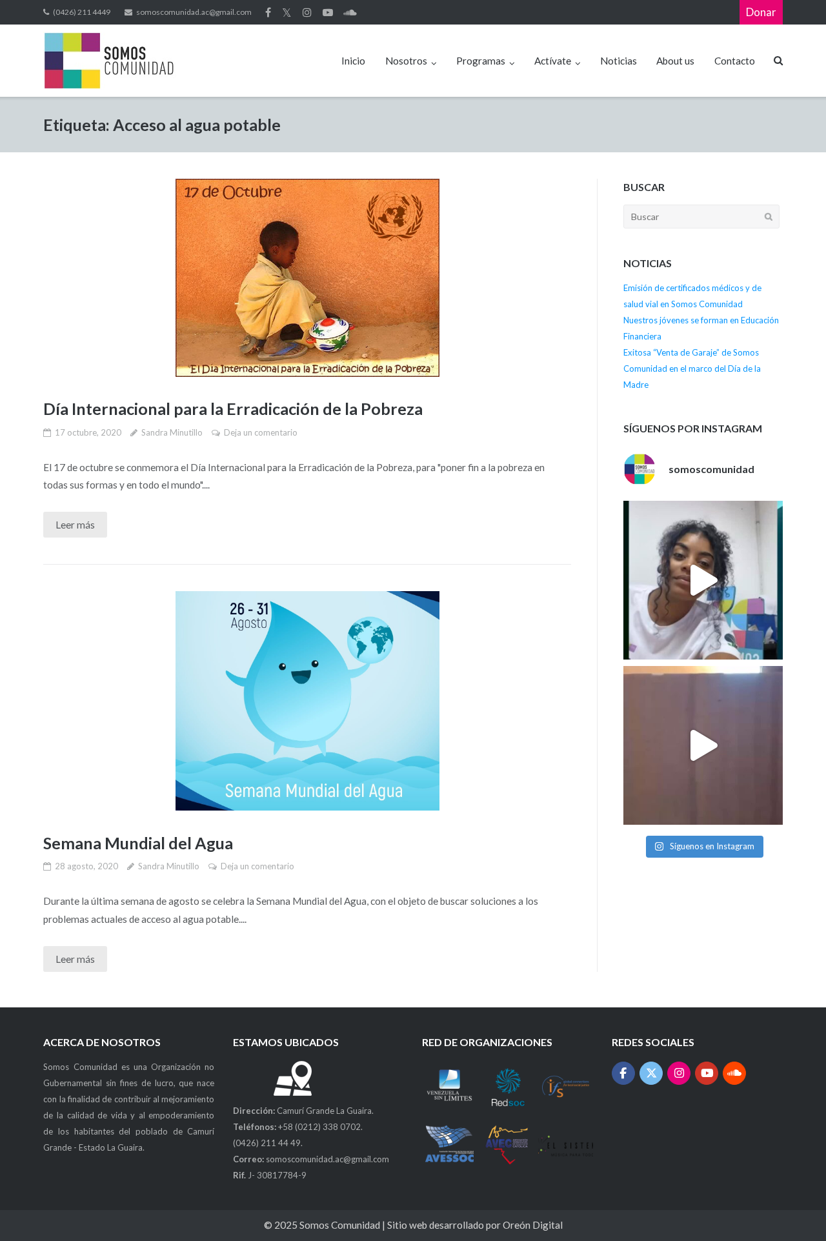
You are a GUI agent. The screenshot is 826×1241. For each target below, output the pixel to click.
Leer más (75, 524)
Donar (761, 12)
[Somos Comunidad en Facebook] (624, 1073)
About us (675, 60)
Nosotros (406, 60)
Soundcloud (350, 12)
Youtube (328, 12)
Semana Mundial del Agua (138, 843)
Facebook (268, 12)
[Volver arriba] (792, 1208)
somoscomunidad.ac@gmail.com (194, 12)
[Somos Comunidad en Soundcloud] (735, 1073)
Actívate (552, 60)
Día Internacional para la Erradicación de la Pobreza (233, 408)
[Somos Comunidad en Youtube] (707, 1073)
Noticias (618, 60)
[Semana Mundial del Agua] (307, 701)
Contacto (734, 60)
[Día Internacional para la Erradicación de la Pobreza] (307, 278)
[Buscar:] (701, 216)
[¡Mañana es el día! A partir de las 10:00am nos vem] (702, 580)
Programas (480, 60)
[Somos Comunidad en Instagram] (679, 1073)
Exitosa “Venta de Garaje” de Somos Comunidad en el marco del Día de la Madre (692, 368)
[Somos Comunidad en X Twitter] (651, 1073)
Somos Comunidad (340, 1225)
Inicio (353, 60)
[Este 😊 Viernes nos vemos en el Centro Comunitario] (702, 745)
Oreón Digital (533, 1225)
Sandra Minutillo (172, 432)
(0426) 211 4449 (81, 12)
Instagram (307, 12)
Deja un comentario (260, 432)
